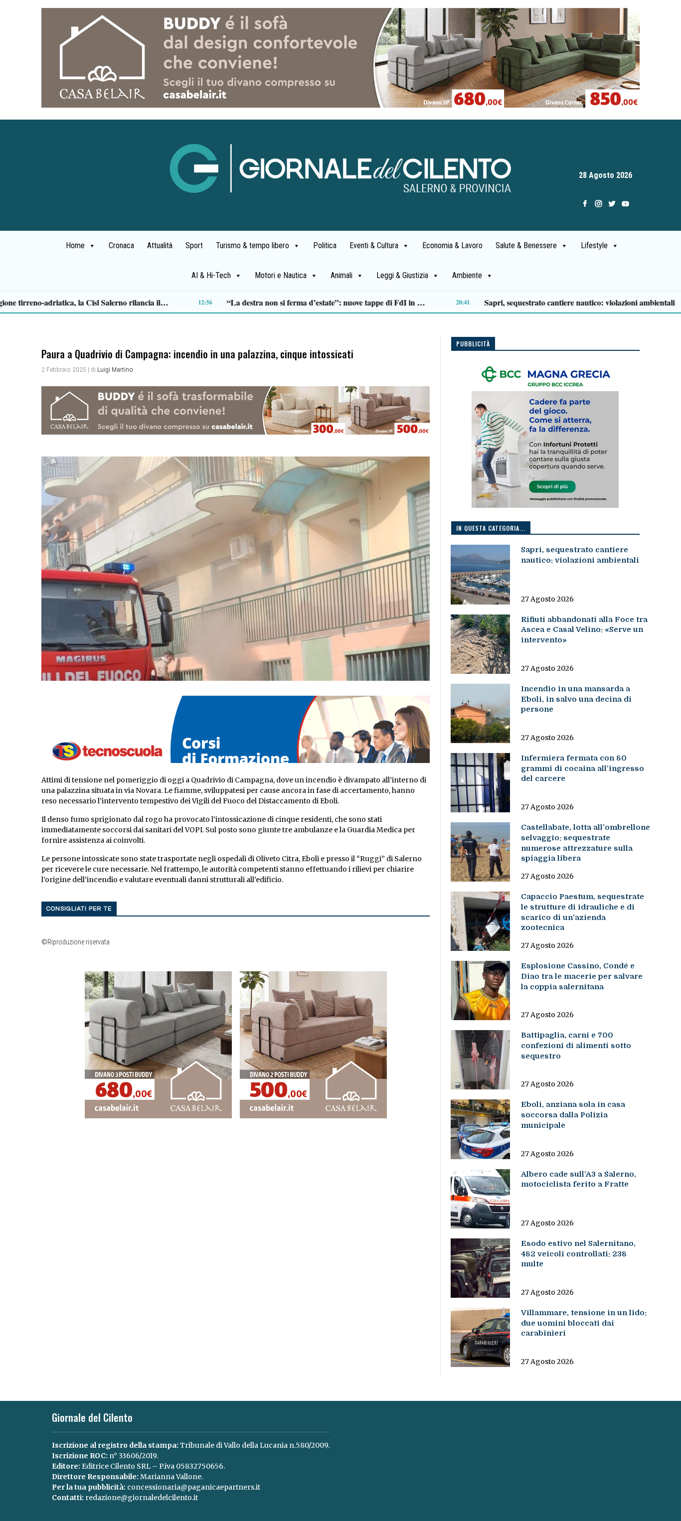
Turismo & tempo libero (252, 245)
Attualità (159, 245)
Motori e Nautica (281, 275)
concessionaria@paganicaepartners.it (193, 1487)
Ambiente (467, 275)
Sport (194, 245)
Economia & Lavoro (452, 245)
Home (75, 245)
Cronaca (121, 245)
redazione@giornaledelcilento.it (141, 1497)
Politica (325, 245)
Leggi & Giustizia (402, 275)
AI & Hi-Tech (211, 275)
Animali (341, 275)
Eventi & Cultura (373, 245)
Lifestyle (594, 245)
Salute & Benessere (526, 245)
